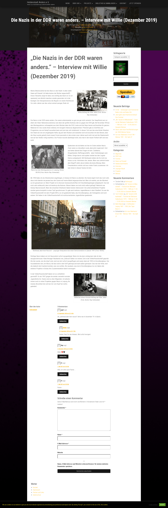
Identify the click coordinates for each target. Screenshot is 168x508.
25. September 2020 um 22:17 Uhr (67, 331)
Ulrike (64, 328)
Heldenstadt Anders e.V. (38, 2)
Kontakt (123, 3)
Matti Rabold (119, 204)
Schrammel (97, 25)
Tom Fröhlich (119, 194)
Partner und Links (38, 492)
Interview (118, 166)
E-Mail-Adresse (63, 444)
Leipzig (95, 30)
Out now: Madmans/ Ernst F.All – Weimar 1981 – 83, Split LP (126, 213)
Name (59, 435)
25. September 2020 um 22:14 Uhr (65, 313)
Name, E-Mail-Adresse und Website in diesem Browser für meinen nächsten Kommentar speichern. (82, 465)
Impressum (36, 490)
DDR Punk (118, 156)
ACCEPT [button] (162, 504)
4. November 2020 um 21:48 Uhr (65, 349)
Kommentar (61, 408)
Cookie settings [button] (153, 505)
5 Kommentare (84, 32)
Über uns (76, 3)
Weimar (117, 174)
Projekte (88, 3)
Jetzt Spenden (135, 3)
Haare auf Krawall (87, 27)
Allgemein (118, 154)
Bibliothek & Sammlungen (106, 3)
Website (60, 452)
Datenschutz (37, 495)
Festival (117, 159)
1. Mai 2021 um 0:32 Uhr (63, 384)
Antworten (63, 321)
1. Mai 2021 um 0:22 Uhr (63, 366)
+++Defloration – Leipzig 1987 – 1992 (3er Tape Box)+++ (125, 206)
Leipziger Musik (120, 169)
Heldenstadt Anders (121, 164)
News (68, 3)
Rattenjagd (128, 181)
